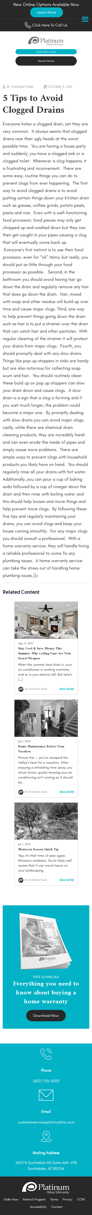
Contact (56, 1207)
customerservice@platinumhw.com (46, 1122)
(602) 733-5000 (46, 1081)
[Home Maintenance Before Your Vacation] (46, 735)
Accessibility (38, 1207)
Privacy (67, 1199)
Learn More (46, 12)
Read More (67, 689)
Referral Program (34, 1199)
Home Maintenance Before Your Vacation (41, 749)
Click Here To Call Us (49, 25)
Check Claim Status (46, 51)
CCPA (81, 1199)
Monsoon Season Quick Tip (38, 849)
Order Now (10, 1199)
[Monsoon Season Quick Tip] (46, 838)
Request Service (46, 60)
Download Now (46, 1015)
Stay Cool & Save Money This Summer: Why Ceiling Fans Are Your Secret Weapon (44, 653)
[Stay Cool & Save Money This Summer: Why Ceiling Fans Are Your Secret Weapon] (46, 637)
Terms (54, 1199)
